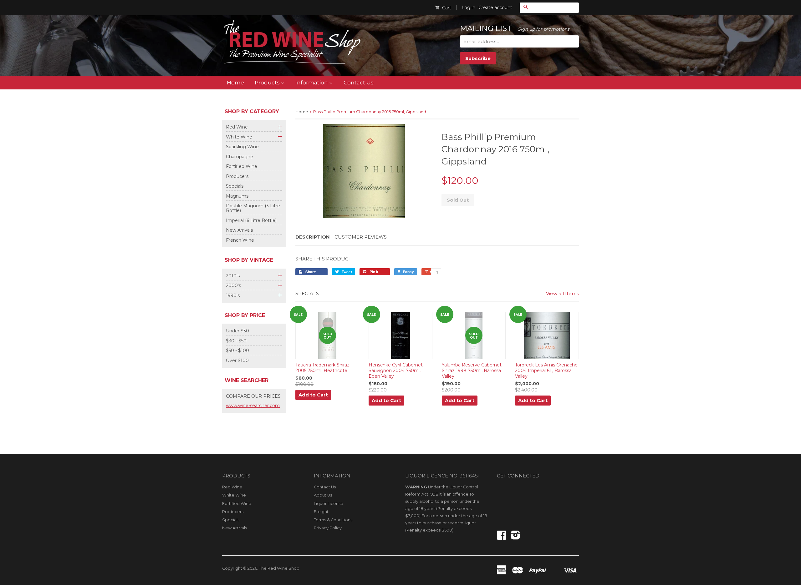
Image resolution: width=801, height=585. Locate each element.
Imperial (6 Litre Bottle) (251, 220)
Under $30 (237, 331)
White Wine (239, 137)
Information (312, 82)
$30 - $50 (236, 341)
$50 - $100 (237, 350)
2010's (233, 276)
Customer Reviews (360, 237)
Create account (495, 7)
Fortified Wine (241, 166)
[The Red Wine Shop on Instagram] (515, 537)
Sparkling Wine (242, 146)
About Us (323, 495)
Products (268, 82)
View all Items (562, 293)
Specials (234, 186)
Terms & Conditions (333, 519)
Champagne (239, 156)
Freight (321, 511)
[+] (279, 126)
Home (235, 82)
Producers (237, 176)
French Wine (240, 240)
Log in (468, 7)
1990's (233, 295)
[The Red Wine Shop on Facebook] (501, 537)
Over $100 (237, 360)
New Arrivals (239, 230)
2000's (233, 285)
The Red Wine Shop (279, 568)
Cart (446, 8)
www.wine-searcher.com (253, 405)
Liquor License (328, 503)
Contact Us (359, 82)
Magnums (237, 196)
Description (312, 237)
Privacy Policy (328, 528)
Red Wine (237, 127)
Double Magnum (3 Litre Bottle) (253, 208)
